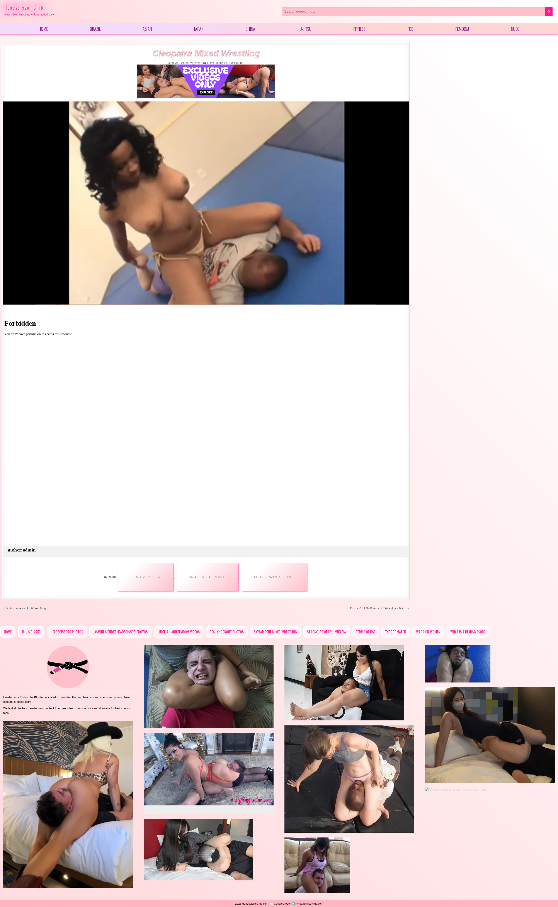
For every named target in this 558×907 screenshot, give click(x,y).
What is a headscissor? (468, 632)
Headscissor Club (24, 7)
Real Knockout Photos (227, 632)
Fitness (359, 29)
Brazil (95, 29)
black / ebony (215, 63)
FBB (410, 29)
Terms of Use (365, 632)
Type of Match (395, 632)
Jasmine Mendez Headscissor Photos (120, 632)
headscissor (145, 577)
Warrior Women (428, 632)
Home (43, 29)
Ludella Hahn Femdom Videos (179, 632)
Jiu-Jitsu (304, 29)
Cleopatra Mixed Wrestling (206, 53)
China (250, 29)
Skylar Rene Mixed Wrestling (275, 632)
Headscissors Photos (67, 632)
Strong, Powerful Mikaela (326, 632)
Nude (515, 29)
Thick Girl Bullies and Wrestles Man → (380, 608)
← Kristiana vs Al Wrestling (24, 608)
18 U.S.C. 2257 (31, 632)
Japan (199, 29)
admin (175, 63)
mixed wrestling (233, 63)
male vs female (207, 577)
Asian (147, 29)
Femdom (462, 29)
